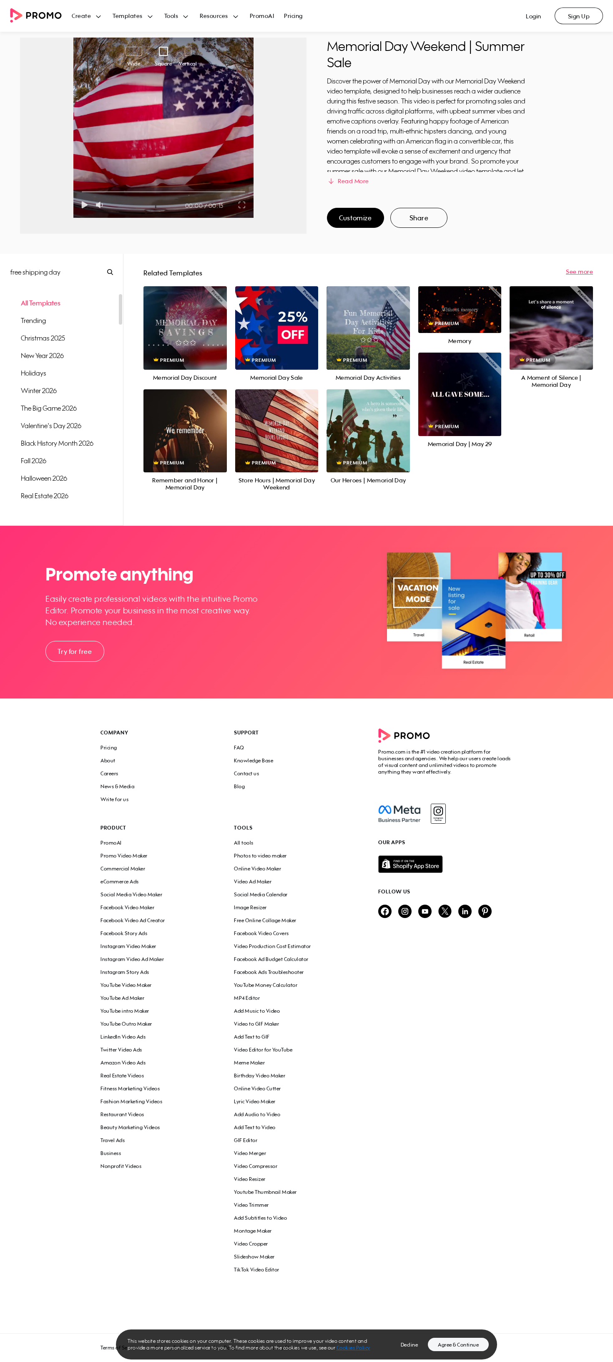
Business (110, 1153)
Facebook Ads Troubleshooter (269, 972)
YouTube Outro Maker (126, 1024)
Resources (214, 15)
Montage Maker (253, 1231)
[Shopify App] (445, 864)
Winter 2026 (39, 390)
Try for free (75, 651)
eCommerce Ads (119, 881)
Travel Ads (112, 1140)
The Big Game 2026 (49, 408)
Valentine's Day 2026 (51, 425)
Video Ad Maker (252, 881)
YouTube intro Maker (124, 1011)
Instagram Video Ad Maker (132, 959)
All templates (40, 303)
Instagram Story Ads (124, 972)
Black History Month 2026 (57, 443)
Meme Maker (249, 1062)
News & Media (117, 786)
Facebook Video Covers (261, 933)
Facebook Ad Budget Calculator (271, 959)
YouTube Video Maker (126, 985)
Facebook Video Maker (127, 907)
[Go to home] (41, 16)
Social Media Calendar (261, 894)
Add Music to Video (257, 1011)
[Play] (84, 205)
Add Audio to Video (257, 1114)
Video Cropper (251, 1244)
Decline (409, 1345)
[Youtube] (425, 912)
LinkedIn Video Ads (123, 1037)
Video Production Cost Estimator (272, 946)
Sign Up (579, 16)
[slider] (82, 191)
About (108, 760)
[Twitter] (445, 912)
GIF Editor (245, 1140)
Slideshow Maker (254, 1257)
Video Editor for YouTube (263, 1050)
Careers (109, 773)
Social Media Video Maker (131, 894)
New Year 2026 (42, 355)
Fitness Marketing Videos (130, 1088)
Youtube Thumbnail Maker (265, 1192)
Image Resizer (250, 907)
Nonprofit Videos (120, 1166)
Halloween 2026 (44, 478)
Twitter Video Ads (121, 1050)
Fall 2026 (33, 461)
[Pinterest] (485, 912)
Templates (128, 15)
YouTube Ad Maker (122, 998)
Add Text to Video (255, 1127)
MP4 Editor (247, 998)
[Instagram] (438, 814)
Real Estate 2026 (44, 496)
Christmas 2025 (43, 338)
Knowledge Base (253, 760)
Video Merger (250, 1153)
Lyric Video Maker (255, 1101)
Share (419, 218)
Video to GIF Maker (256, 1024)
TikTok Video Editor (256, 1269)
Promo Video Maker (124, 856)
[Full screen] (242, 205)
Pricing (293, 15)
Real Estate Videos (122, 1075)
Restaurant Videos (122, 1114)
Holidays (33, 373)
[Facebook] (399, 813)
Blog (239, 786)
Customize (355, 218)
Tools (171, 15)
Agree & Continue (458, 1345)
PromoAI (262, 15)
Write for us (114, 799)
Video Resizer (250, 1179)
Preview (185, 318)
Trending (33, 320)
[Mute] (101, 205)
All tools (244, 843)
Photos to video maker (260, 856)
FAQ (239, 747)
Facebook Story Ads (123, 933)
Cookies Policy (353, 1347)
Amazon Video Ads (123, 1062)
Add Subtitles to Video (260, 1218)
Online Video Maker (257, 868)
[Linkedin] (465, 912)
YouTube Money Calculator (265, 985)
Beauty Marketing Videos (130, 1127)
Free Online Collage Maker (265, 920)
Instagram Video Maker (128, 946)
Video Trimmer (251, 1205)
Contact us (246, 773)
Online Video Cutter (257, 1088)
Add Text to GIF (252, 1037)
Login (533, 16)
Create (81, 15)
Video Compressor (255, 1166)
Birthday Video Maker (259, 1075)
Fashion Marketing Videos (131, 1101)
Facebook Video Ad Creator (132, 920)
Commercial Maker (122, 868)
